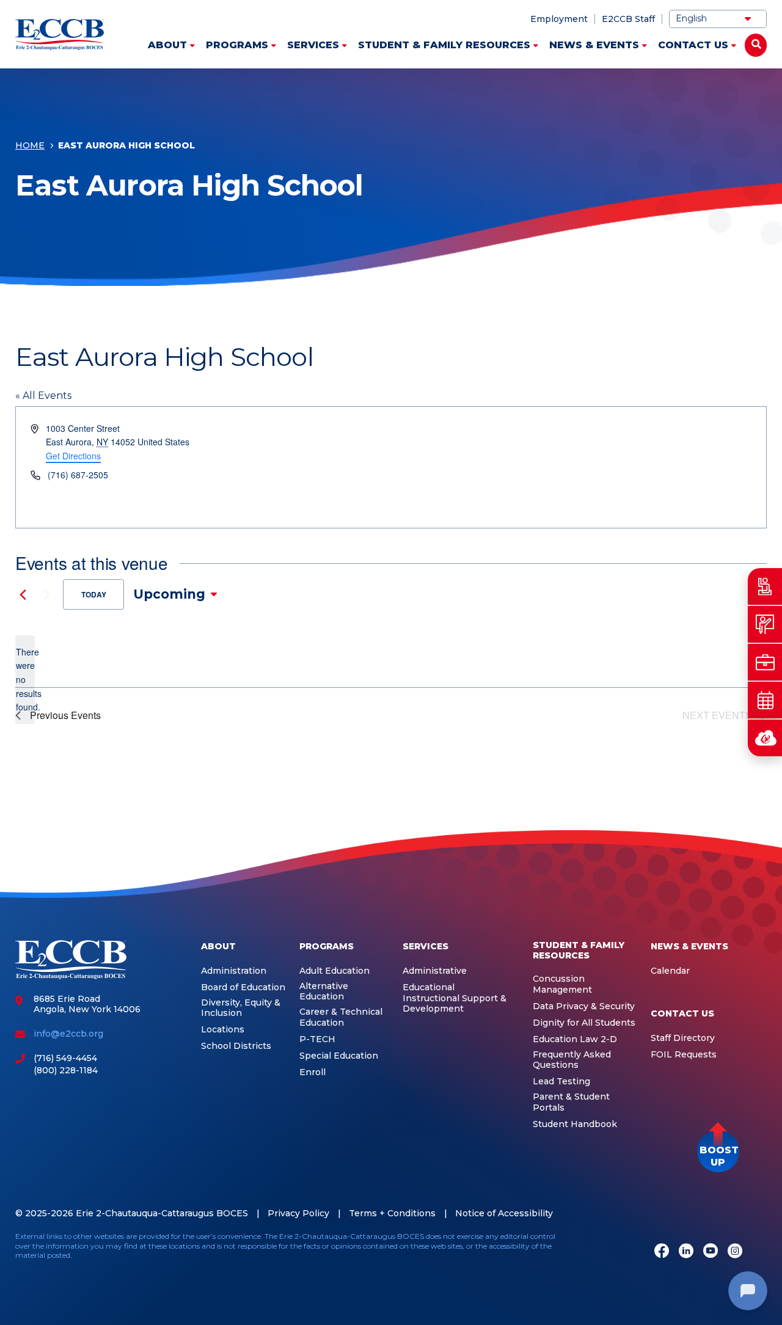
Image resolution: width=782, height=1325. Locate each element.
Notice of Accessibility (504, 1213)
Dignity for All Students (584, 1023)
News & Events (594, 45)
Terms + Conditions (392, 1213)
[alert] (25, 679)
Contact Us (693, 45)
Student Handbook (575, 1124)
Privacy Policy (298, 1213)
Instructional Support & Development (454, 1004)
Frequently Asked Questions (572, 1060)
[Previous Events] (22, 594)
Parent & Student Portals (571, 1102)
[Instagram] (735, 1252)
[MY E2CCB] (765, 738)
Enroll (312, 1072)
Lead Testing (561, 1081)
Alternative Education (323, 991)
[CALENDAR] (765, 700)
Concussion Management (562, 984)
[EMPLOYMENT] (765, 662)
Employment (559, 18)
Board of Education (243, 987)
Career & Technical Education (340, 1017)
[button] (718, 1151)
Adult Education (334, 971)
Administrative (435, 971)
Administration (233, 971)
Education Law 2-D (575, 1039)
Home (30, 145)
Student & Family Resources (444, 45)
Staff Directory (683, 1038)
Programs (237, 45)
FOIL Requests (684, 1054)
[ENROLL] (765, 624)
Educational (429, 987)
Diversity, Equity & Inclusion (240, 1008)
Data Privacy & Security (584, 1006)
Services (313, 45)
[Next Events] (46, 594)
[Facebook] (661, 1252)
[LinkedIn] (686, 1252)
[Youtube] (710, 1252)
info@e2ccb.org (68, 1033)
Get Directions (73, 456)
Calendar (670, 971)
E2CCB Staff (628, 18)
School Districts (236, 1046)
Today (93, 594)
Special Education (338, 1056)
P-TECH (317, 1039)
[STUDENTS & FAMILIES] (765, 586)
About (167, 45)
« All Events (43, 395)
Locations (222, 1029)
